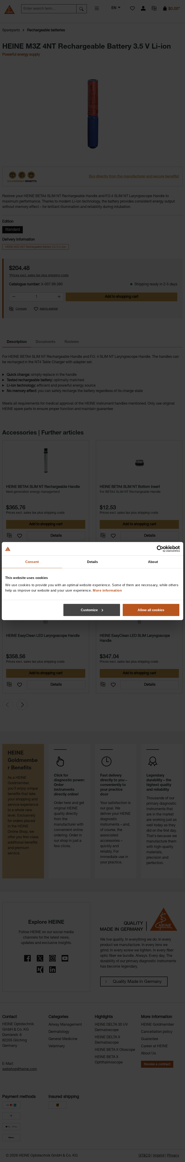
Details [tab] (92, 562)
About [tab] (153, 562)
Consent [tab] (32, 562)
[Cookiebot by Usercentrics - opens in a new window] (160, 548)
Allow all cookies (151, 610)
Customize (89, 610)
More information (107, 590)
